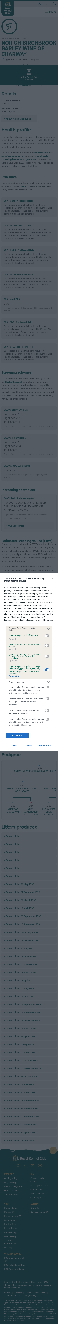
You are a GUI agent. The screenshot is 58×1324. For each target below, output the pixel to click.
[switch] (47, 635)
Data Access (29, 745)
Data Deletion (13, 745)
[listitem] (29, 629)
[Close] (52, 578)
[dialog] (29, 662)
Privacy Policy (45, 745)
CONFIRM (17, 735)
